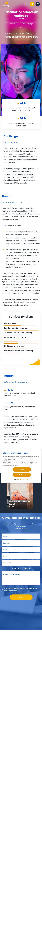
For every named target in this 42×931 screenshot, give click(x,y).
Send (21, 597)
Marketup (5, 4)
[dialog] (21, 465)
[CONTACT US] (32, 4)
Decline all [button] (21, 475)
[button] (21, 479)
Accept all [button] (22, 469)
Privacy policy (14, 465)
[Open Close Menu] (37, 4)
